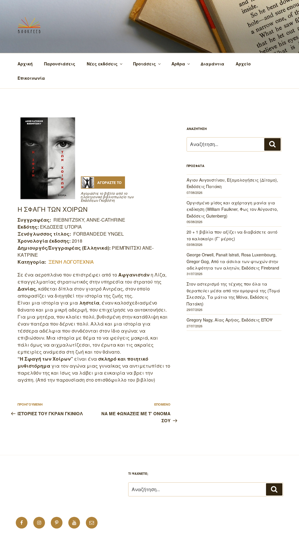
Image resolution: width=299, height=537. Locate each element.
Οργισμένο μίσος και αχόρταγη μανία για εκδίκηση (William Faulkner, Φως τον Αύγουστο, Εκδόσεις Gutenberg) (232, 209)
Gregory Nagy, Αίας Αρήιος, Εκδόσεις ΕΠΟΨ (229, 320)
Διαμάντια (212, 64)
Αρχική (25, 64)
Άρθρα (178, 64)
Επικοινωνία (31, 78)
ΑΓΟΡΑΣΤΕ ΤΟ (109, 182)
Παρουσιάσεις (59, 64)
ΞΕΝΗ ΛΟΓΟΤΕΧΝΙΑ (71, 261)
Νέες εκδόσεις (102, 64)
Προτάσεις (144, 64)
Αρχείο (243, 64)
